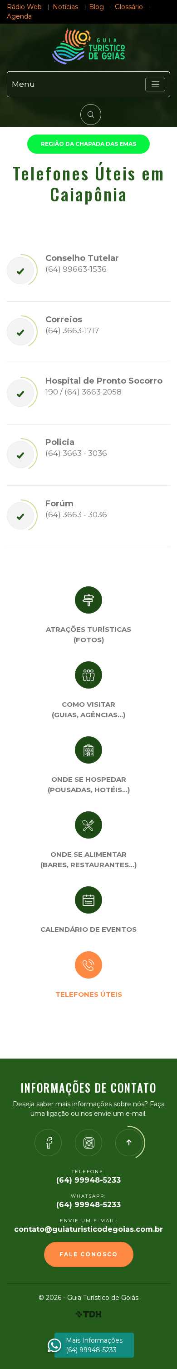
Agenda (19, 16)
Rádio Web (24, 7)
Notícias (65, 7)
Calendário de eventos (88, 929)
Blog (96, 7)
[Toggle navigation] (155, 84)
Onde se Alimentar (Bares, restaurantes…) (88, 859)
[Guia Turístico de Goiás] (88, 46)
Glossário (129, 7)
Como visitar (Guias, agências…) (88, 709)
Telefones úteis (88, 994)
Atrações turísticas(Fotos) (88, 634)
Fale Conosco (88, 1254)
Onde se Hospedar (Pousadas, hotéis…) (89, 784)
